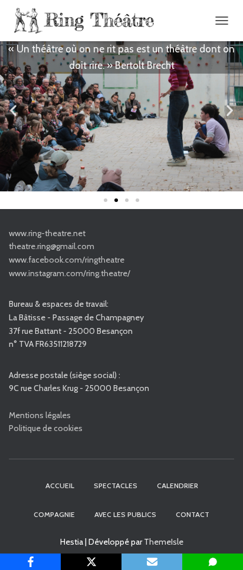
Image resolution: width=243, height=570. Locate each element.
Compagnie (54, 514)
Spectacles (115, 485)
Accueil (59, 485)
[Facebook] (30, 562)
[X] (91, 562)
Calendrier (177, 485)
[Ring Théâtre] (87, 20)
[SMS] (212, 562)
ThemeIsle (163, 541)
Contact (192, 514)
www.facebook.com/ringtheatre (66, 259)
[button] (13, 110)
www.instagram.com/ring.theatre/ (69, 273)
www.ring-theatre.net (47, 233)
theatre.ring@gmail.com (51, 246)
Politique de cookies (46, 428)
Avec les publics (125, 514)
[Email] (151, 562)
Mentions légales (40, 415)
